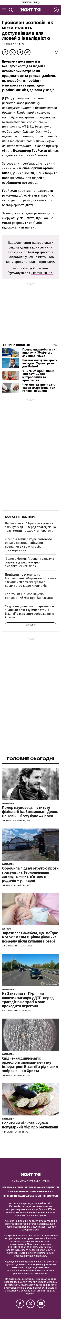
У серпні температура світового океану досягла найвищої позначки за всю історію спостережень (28, 544)
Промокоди (50, 1196)
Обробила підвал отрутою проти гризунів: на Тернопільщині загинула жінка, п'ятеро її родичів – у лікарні (30, 874)
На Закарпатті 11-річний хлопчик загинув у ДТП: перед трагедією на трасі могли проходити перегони (30, 527)
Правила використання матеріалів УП (30, 1191)
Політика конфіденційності (42, 1187)
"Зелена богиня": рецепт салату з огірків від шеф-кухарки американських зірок (29, 562)
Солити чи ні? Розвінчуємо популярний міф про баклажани (29, 596)
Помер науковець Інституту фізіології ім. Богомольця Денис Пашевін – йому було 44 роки (30, 811)
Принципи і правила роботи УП (22, 1196)
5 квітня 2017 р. (42, 273)
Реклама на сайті (12, 1187)
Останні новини (20, 517)
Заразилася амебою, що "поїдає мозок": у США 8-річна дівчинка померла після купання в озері (30, 937)
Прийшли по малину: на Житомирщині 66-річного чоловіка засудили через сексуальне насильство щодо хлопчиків (30, 580)
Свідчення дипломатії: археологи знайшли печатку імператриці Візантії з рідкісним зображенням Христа (29, 611)
